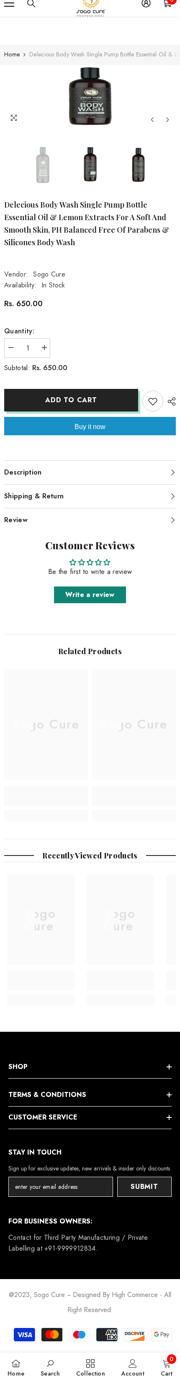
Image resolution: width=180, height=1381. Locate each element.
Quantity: (19, 331)
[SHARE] (169, 401)
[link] (46, 801)
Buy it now (90, 426)
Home (12, 54)
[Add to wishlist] (152, 401)
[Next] (167, 119)
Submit (144, 1186)
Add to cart (71, 400)
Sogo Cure (49, 274)
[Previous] (152, 119)
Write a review (89, 594)
